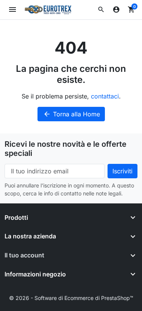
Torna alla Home (71, 114)
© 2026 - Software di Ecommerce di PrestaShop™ (71, 298)
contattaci (105, 96)
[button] (101, 9)
